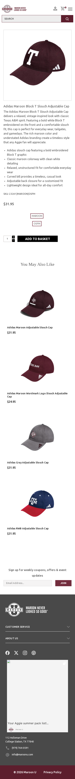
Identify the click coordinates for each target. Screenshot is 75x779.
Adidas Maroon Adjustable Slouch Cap (29, 327)
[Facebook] (7, 652)
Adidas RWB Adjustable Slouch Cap (27, 528)
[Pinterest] (33, 652)
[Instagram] (24, 652)
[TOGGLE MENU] (70, 9)
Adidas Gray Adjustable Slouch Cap (27, 462)
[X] (16, 652)
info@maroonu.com (22, 754)
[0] (63, 8)
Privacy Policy (52, 772)
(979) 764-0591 (20, 747)
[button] (37, 628)
